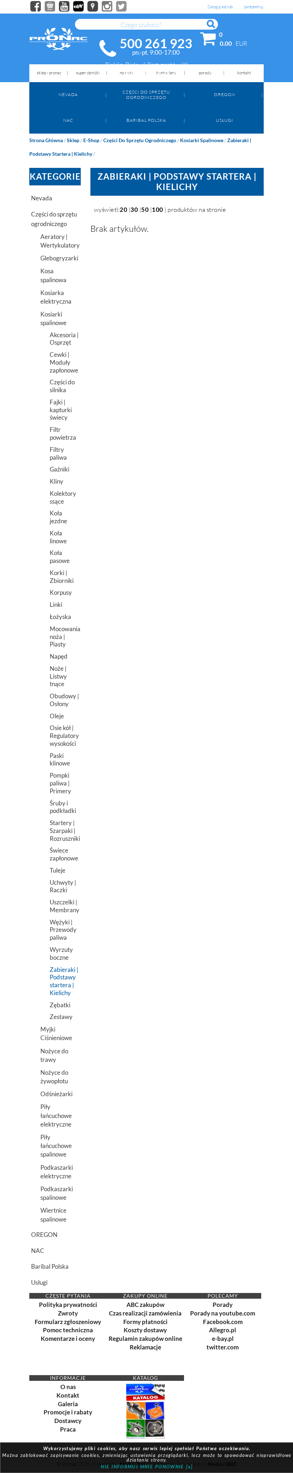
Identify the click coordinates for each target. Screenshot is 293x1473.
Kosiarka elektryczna (55, 297)
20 (123, 209)
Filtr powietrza (63, 433)
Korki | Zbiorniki (62, 576)
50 (145, 209)
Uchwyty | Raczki (63, 886)
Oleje (57, 716)
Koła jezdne (58, 517)
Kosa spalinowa (53, 275)
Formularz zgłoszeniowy (68, 1321)
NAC (68, 120)
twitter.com (223, 1347)
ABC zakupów (145, 1304)
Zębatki (60, 1005)
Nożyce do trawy (54, 1055)
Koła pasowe (60, 556)
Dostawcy (67, 1420)
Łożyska (60, 616)
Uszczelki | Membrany (64, 906)
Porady (223, 1304)
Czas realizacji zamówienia (145, 1313)
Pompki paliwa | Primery (60, 783)
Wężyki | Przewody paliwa (63, 930)
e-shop (91, 140)
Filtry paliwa (58, 453)
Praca (68, 1429)
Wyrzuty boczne (61, 953)
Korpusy (61, 592)
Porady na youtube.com (222, 1313)
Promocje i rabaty (68, 1412)
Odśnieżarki (56, 1094)
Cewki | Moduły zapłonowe (64, 362)
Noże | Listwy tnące (58, 676)
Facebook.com (223, 1321)
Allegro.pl (222, 1330)
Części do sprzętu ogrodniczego (146, 94)
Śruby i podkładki (63, 807)
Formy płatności (145, 1321)
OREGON (224, 94)
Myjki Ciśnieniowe (56, 1033)
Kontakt (67, 1395)
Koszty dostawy (145, 1330)
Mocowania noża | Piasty (65, 636)
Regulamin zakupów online (145, 1338)
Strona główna (46, 140)
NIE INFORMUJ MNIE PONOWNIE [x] (147, 1466)
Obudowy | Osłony (64, 700)
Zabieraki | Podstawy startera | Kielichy (64, 981)
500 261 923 (156, 43)
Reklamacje (145, 1347)
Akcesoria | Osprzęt (64, 338)
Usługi (224, 120)
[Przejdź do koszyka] (208, 40)
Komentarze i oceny (68, 1338)
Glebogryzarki (59, 258)
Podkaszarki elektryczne (56, 1172)
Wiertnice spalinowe (53, 1215)
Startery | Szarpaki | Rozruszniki (65, 830)
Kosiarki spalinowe (201, 140)
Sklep (73, 140)
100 (157, 209)
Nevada (68, 94)
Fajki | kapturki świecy (61, 409)
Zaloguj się (217, 7)
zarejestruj (253, 7)
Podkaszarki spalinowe (56, 1193)
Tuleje (57, 870)
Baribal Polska (146, 120)
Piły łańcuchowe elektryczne (56, 1115)
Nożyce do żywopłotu (54, 1077)
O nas (68, 1386)
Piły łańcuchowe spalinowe (56, 1145)
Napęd (59, 656)
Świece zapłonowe (64, 854)
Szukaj (214, 28)
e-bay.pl (223, 1338)
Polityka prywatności (68, 1304)
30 (134, 209)
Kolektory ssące (63, 497)
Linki (56, 604)
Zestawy (61, 1016)
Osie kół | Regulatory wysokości (64, 735)
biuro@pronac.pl (147, 72)
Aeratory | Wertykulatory (60, 241)
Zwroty (68, 1313)
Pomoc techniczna (68, 1330)
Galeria (68, 1404)
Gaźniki (59, 469)
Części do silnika (62, 386)
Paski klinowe (60, 759)
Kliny (56, 481)
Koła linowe (58, 537)
